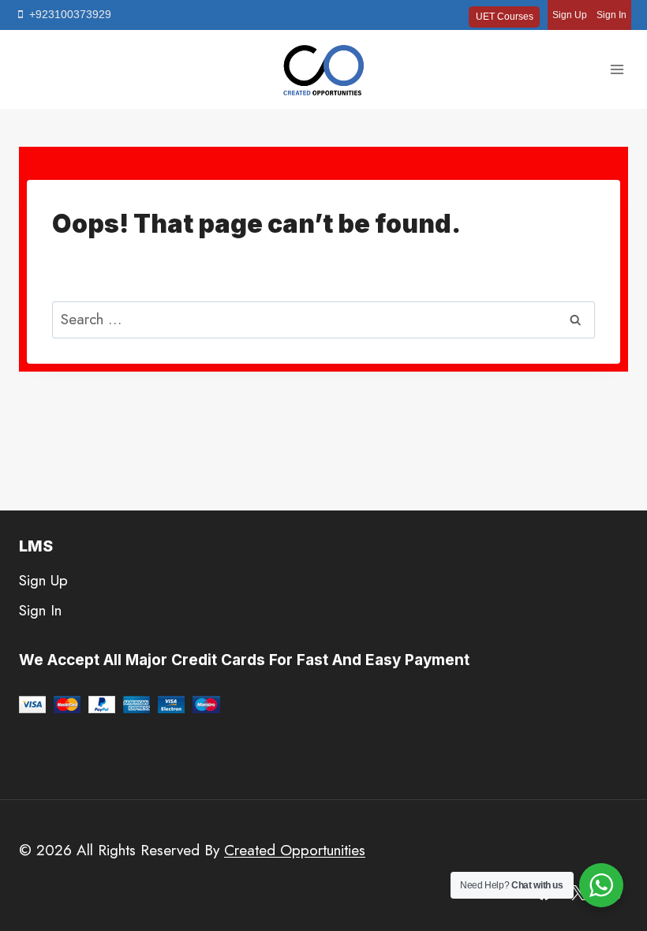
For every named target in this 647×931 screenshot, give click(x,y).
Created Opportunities (294, 850)
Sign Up (569, 15)
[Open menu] (616, 70)
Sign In (611, 15)
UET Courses (504, 16)
